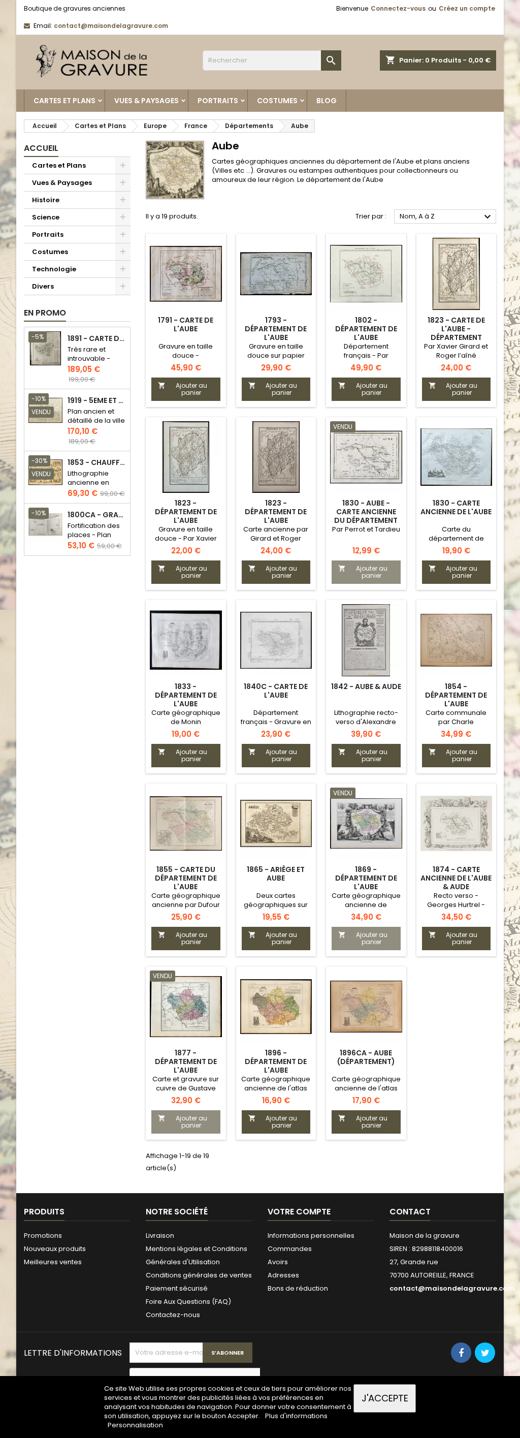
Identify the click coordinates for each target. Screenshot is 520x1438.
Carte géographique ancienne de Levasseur (366, 905)
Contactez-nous (173, 1315)
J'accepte (385, 1398)
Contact (410, 1211)
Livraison (160, 1235)
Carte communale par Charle (456, 717)
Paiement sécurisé (177, 1288)
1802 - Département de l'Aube (366, 328)
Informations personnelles (311, 1235)
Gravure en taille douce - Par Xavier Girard (186, 538)
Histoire (45, 200)
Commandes (290, 1249)
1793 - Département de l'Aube (276, 328)
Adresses (283, 1275)
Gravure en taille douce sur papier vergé (276, 355)
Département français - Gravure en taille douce (276, 722)
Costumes (277, 101)
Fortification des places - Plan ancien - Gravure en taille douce (96, 539)
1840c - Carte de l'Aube (276, 690)
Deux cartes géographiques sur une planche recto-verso (276, 909)
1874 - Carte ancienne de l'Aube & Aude (456, 878)
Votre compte (299, 1211)
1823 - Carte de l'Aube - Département (456, 328)
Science (45, 217)
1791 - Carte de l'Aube (185, 324)
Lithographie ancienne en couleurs (88, 482)
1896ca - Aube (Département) (366, 1057)
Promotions (43, 1235)
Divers (43, 286)
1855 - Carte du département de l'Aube (186, 878)
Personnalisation (135, 1425)
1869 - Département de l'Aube (366, 878)
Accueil (41, 148)
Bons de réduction (298, 1288)
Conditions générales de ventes (199, 1275)
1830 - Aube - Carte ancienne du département (366, 511)
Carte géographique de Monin (185, 717)
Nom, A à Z (447, 217)
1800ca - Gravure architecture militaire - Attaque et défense (97, 515)
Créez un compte (467, 8)
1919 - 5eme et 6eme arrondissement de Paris (97, 400)
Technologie (54, 269)
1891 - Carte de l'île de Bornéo (97, 338)
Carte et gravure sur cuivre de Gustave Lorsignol (185, 1088)
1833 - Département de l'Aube (186, 695)
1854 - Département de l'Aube (456, 695)
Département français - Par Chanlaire (366, 355)
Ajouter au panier (182, 389)
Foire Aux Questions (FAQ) (188, 1301)
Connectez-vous (398, 8)
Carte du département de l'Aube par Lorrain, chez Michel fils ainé (456, 542)
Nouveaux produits (55, 1249)
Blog (326, 101)
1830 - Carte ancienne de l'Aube (456, 507)
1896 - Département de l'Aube (276, 1061)
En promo (45, 313)
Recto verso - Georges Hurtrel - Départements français (456, 909)
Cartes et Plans (64, 101)
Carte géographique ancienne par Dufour (185, 900)
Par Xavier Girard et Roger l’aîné (456, 350)
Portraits (218, 101)
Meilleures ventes (53, 1262)
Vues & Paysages (146, 101)
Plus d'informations (296, 1416)
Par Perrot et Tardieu (366, 529)
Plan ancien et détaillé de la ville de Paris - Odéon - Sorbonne (96, 425)
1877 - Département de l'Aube (186, 1061)
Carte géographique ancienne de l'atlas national (275, 1088)
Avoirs (278, 1262)
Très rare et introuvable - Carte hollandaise (89, 363)
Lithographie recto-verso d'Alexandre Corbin (366, 722)
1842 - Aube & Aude (366, 686)
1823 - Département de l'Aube (186, 511)
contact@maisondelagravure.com (111, 25)
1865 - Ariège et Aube (276, 873)
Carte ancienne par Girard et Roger (275, 533)
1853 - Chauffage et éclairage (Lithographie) (97, 462)
